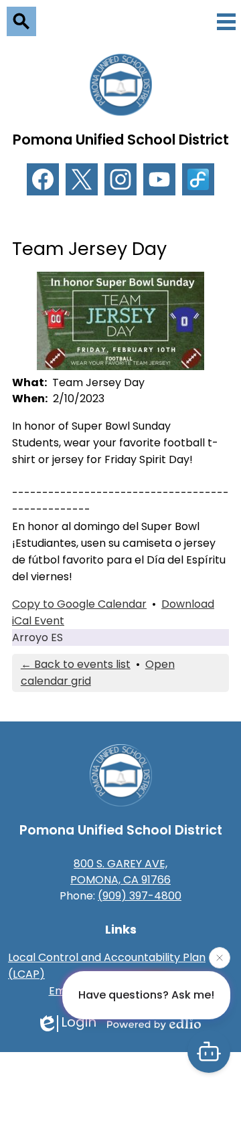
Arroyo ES (37, 637)
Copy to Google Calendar (79, 604)
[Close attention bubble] (219, 957)
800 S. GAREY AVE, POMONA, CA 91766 (120, 871)
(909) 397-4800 (139, 895)
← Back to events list (76, 664)
